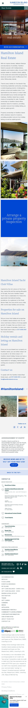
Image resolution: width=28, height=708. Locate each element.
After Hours (8, 509)
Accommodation (8, 577)
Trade (4, 598)
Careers (5, 602)
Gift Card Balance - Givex (11, 591)
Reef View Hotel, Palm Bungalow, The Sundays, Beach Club (15, 497)
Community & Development (12, 612)
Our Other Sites (7, 616)
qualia (8, 501)
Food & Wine (6, 581)
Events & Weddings (8, 584)
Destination (6, 595)
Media (4, 605)
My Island (5, 586)
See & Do (4, 579)
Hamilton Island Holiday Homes (14, 505)
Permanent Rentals (9, 609)
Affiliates (5, 607)
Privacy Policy (7, 687)
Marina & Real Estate (9, 593)
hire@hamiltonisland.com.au (9, 379)
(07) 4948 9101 (21, 329)
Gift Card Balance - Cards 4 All (13, 588)
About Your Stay (8, 619)
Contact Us (6, 621)
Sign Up (14, 465)
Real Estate (6, 8)
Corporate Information (11, 614)
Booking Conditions (8, 691)
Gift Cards (6, 600)
